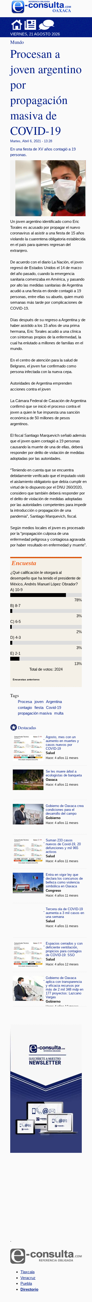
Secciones (30, 24)
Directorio (29, 1289)
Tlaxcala (27, 1272)
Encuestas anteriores (26, 679)
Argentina (54, 702)
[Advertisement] (48, 1192)
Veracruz (28, 1278)
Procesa (25, 702)
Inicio (17, 24)
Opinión (46, 24)
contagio (25, 708)
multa (58, 713)
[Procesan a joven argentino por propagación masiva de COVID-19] (52, 215)
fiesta (38, 708)
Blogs (56, 24)
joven (38, 702)
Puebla (26, 1283)
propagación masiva (35, 713)
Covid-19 (53, 708)
